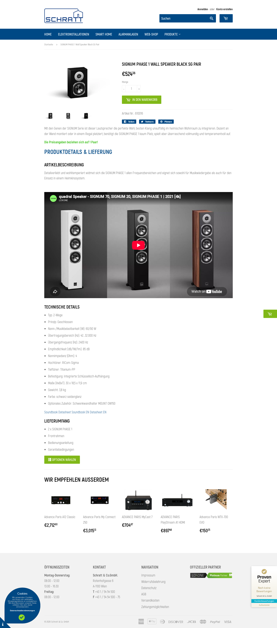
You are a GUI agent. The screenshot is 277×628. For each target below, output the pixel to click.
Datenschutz (148, 588)
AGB (143, 594)
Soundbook (51, 412)
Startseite (48, 44)
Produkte (171, 34)
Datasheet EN (98, 412)
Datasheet (64, 412)
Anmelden (202, 9)
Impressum (148, 575)
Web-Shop (151, 34)
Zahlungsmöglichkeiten (155, 607)
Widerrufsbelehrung (153, 581)
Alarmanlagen (128, 34)
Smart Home (104, 34)
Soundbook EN (80, 412)
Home (48, 34)
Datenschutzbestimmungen (22, 610)
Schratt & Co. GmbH (60, 621)
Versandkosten (150, 600)
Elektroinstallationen (73, 34)
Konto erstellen (224, 9)
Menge (125, 81)
